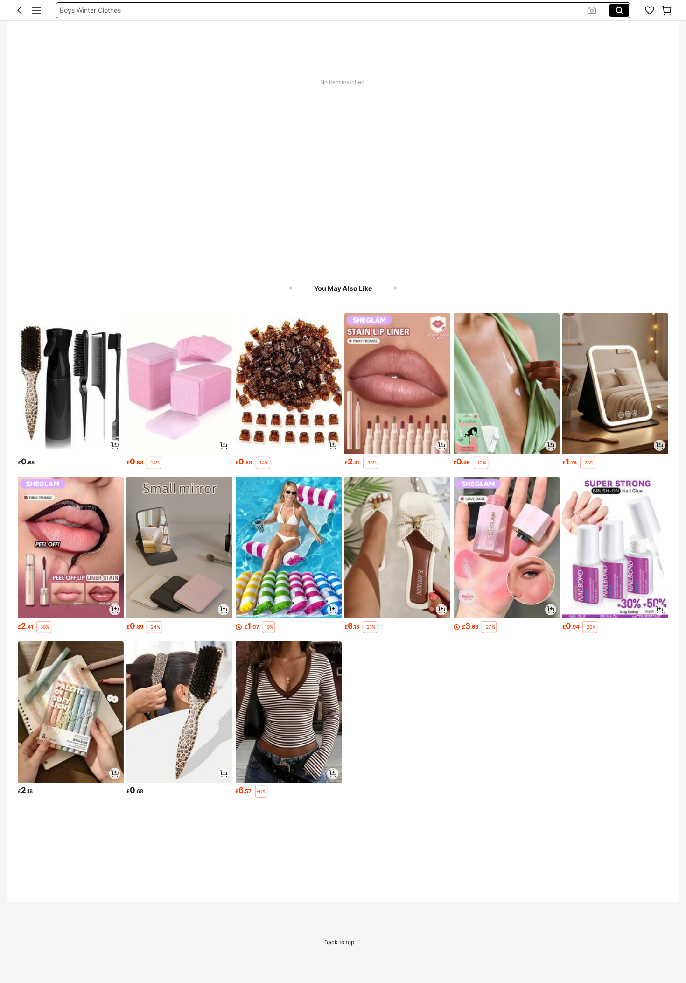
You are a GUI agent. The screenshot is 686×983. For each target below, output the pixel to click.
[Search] (619, 10)
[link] (649, 10)
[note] (154, 463)
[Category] (36, 10)
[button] (19, 10)
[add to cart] (114, 445)
